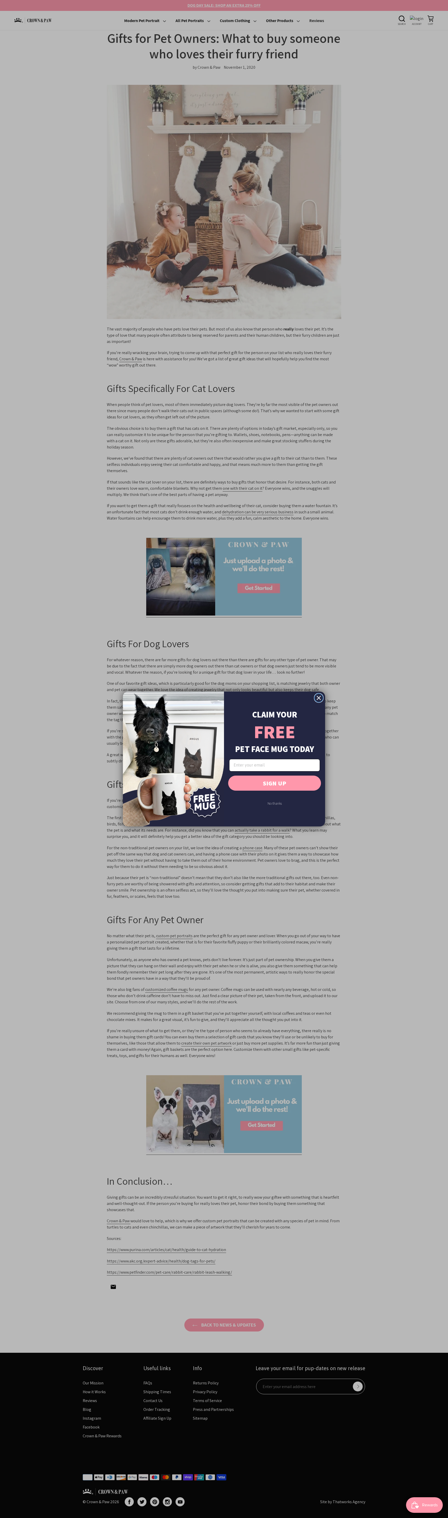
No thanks (275, 803)
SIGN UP (274, 783)
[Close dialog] (318, 698)
